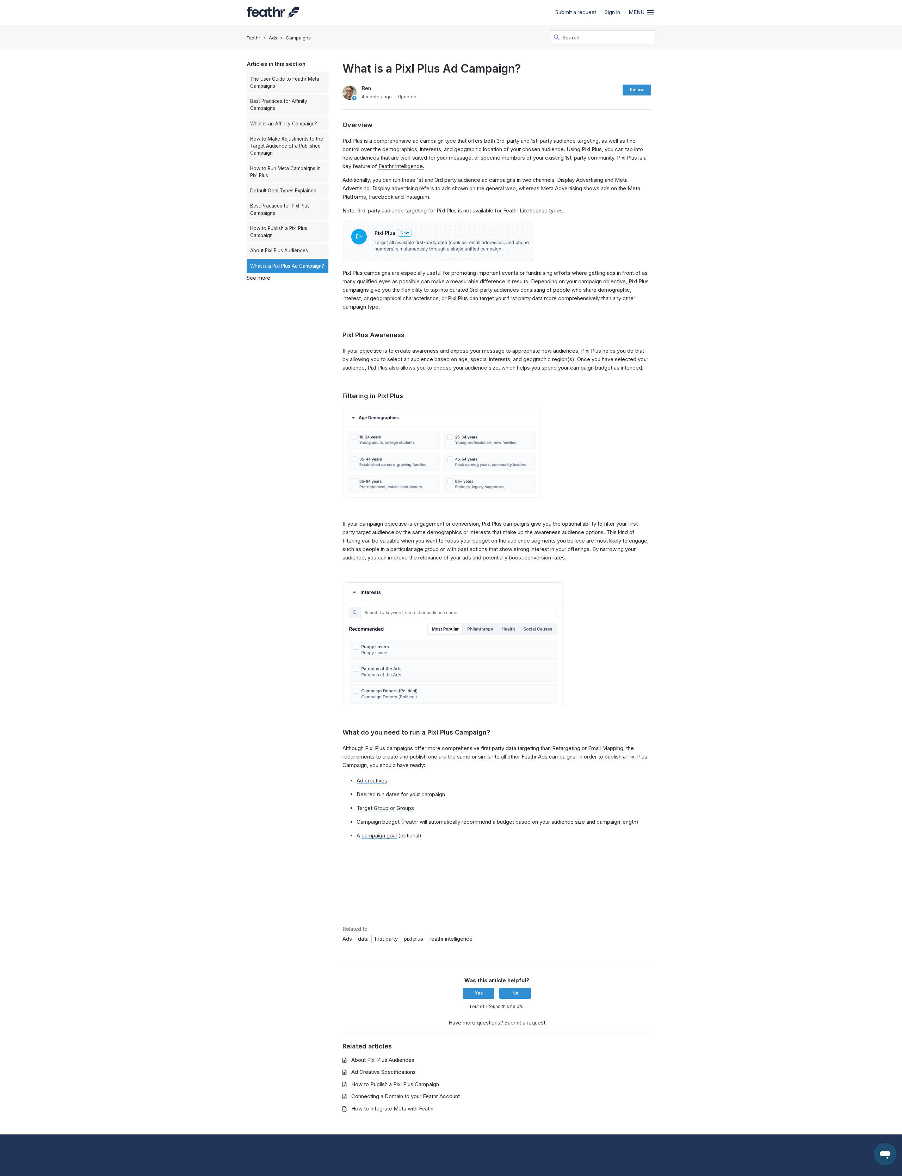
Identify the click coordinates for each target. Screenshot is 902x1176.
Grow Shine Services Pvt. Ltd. (436, 1155)
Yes (479, 993)
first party (386, 938)
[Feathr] (273, 12)
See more (258, 277)
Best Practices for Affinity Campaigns (278, 104)
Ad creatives (372, 780)
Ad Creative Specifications (383, 1072)
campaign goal (379, 835)
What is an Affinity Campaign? (283, 123)
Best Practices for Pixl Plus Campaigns (280, 209)
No (515, 993)
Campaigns (298, 38)
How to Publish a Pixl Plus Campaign (278, 231)
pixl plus (413, 938)
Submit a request (575, 12)
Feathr (253, 38)
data (363, 938)
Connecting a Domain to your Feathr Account (405, 1096)
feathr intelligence (450, 938)
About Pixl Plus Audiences (279, 250)
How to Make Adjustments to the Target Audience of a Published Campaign (286, 146)
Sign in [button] (612, 12)
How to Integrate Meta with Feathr (392, 1108)
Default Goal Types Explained (283, 190)
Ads (273, 38)
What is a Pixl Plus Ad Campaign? (287, 266)
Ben (366, 88)
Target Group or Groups (385, 808)
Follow (637, 89)
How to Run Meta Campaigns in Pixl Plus (285, 172)
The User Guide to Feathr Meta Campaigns (284, 82)
